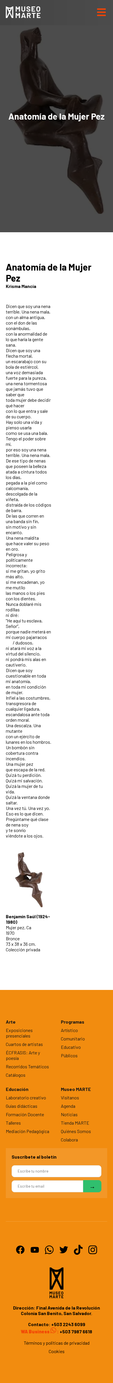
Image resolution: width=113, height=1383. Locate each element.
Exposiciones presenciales (19, 1032)
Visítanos (70, 1097)
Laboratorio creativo (26, 1097)
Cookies (57, 1351)
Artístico (69, 1030)
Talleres (13, 1123)
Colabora (69, 1139)
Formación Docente (25, 1114)
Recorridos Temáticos (27, 1066)
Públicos (69, 1055)
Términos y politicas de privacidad (57, 1343)
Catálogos (15, 1075)
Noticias (69, 1114)
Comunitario (73, 1038)
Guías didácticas (21, 1106)
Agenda (68, 1106)
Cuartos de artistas (24, 1044)
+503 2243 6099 (68, 1324)
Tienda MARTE (75, 1123)
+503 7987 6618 (75, 1331)
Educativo (71, 1047)
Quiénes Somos (76, 1131)
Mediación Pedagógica (27, 1131)
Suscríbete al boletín (34, 1156)
